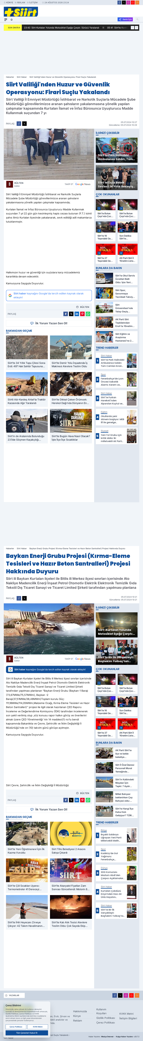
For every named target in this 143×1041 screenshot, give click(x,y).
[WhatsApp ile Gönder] (88, 314)
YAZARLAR (14, 995)
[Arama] (137, 19)
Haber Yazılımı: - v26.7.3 (114, 1037)
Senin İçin (127, 19)
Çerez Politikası (105, 1022)
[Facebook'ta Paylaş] (19, 123)
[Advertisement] (71, 52)
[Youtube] (133, 2)
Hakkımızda (80, 1011)
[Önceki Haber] (132, 27)
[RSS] (137, 2)
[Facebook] (119, 2)
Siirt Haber (22, 77)
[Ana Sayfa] (11, 20)
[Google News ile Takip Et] (83, 184)
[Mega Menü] (6, 19)
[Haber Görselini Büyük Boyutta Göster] (49, 154)
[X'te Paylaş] (24, 123)
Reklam (21, 2)
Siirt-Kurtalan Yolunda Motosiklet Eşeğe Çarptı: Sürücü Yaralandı (61, 27)
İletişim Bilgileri (128, 1018)
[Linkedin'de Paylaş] (77, 314)
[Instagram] (128, 2)
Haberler (10, 77)
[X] (124, 2)
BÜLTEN (18, 184)
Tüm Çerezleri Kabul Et (26, 1033)
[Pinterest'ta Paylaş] (82, 314)
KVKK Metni (126, 1013)
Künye (9, 2)
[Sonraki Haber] (136, 27)
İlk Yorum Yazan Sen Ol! (51, 323)
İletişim (33, 2)
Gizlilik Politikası (105, 1017)
